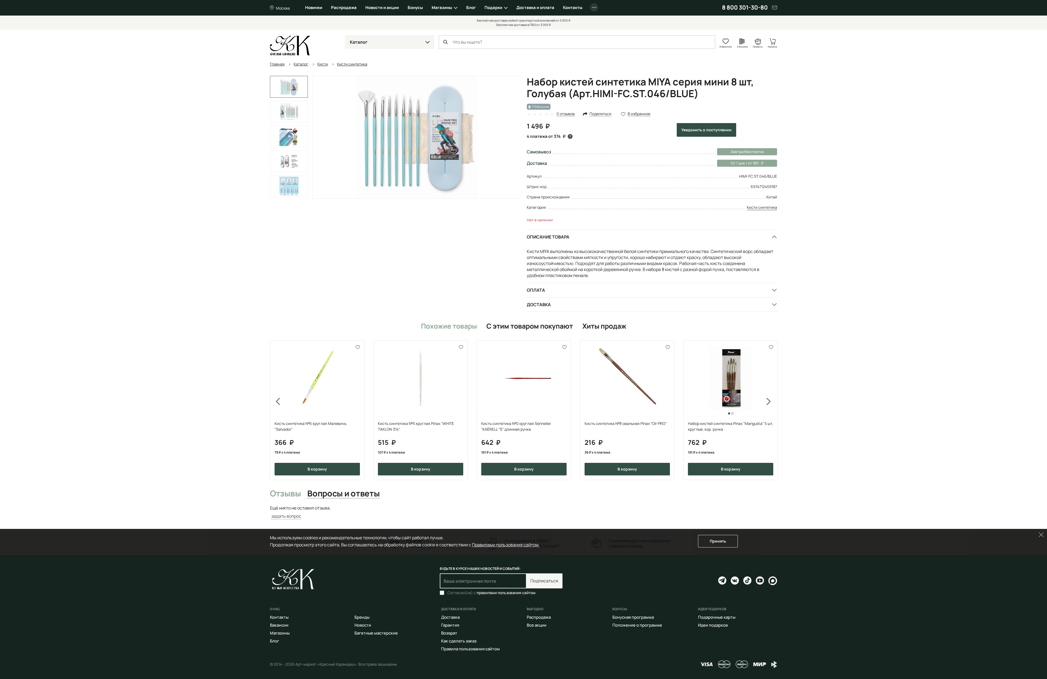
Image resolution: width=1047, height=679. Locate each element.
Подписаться (544, 581)
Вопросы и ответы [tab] (343, 494)
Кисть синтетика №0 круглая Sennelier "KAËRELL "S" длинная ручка (516, 426)
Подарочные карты (716, 617)
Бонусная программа (633, 617)
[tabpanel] (523, 512)
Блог (471, 7)
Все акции (536, 625)
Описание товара (548, 237)
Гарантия (450, 625)
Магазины (442, 7)
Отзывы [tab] (285, 494)
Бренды (361, 617)
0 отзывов (565, 114)
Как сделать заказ (459, 641)
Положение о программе (637, 625)
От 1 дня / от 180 (738, 163)
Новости (362, 625)
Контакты (572, 7)
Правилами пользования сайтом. (506, 545)
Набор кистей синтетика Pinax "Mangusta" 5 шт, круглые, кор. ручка (730, 426)
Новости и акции (382, 7)
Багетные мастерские (376, 633)
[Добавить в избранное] (358, 347)
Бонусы (415, 7)
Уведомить (706, 129)
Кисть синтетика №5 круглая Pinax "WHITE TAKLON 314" (416, 426)
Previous (274, 410)
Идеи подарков (713, 625)
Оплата (536, 290)
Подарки (493, 7)
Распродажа (344, 7)
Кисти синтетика (762, 207)
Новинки (313, 7)
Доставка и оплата (535, 7)
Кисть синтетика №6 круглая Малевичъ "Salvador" (311, 426)
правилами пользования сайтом (506, 592)
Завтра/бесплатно (747, 151)
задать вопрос (286, 516)
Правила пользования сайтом (470, 649)
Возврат (449, 633)
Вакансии (279, 625)
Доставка (539, 305)
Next (772, 410)
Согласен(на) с (491, 593)
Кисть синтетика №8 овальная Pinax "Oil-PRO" (626, 423)
